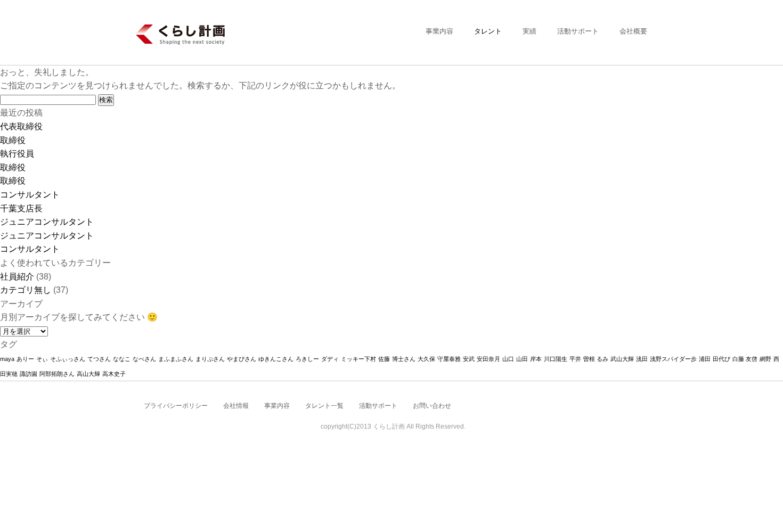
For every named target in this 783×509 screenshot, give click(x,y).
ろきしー (307, 359)
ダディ (330, 359)
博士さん (403, 359)
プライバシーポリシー (176, 406)
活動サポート (578, 31)
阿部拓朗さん (57, 374)
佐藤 (384, 359)
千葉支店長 (21, 208)
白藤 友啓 (744, 359)
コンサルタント (30, 194)
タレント (488, 31)
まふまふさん (175, 359)
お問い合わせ (432, 406)
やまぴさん (241, 359)
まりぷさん (210, 359)
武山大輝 (622, 359)
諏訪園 (28, 374)
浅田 (642, 359)
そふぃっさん (67, 359)
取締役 (13, 140)
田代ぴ (721, 359)
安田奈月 (488, 359)
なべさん (144, 359)
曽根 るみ (595, 359)
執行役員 (17, 153)
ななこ (121, 359)
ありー (25, 359)
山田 (522, 359)
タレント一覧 (324, 406)
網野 (765, 359)
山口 (508, 359)
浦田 (705, 359)
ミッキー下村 (358, 359)
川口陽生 (555, 359)
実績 (529, 31)
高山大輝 (88, 374)
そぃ (42, 359)
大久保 (426, 359)
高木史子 (114, 374)
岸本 (536, 359)
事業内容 (439, 31)
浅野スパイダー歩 (673, 359)
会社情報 (236, 406)
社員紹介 (17, 276)
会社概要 (633, 31)
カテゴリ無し (25, 289)
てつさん (99, 359)
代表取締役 (21, 126)
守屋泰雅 (449, 359)
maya (7, 359)
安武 (469, 359)
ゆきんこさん (275, 359)
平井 (575, 359)
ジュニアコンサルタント (47, 221)
